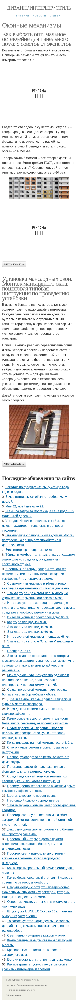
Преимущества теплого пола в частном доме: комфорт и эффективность (38, 788)
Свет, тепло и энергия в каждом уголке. (36, 935)
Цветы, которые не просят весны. (32, 795)
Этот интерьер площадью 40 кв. (29, 549)
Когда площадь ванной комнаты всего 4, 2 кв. (40, 742)
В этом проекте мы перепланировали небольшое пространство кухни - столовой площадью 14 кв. (33, 733)
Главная (22, 15)
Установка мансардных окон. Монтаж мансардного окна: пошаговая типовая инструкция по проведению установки (37, 288)
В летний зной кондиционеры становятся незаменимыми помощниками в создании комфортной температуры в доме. (34, 573)
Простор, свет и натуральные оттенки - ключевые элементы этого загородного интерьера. (33, 858)
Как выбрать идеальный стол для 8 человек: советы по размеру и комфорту (37, 879)
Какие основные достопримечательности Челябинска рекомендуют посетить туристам (35, 720)
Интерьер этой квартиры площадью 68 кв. (38, 636)
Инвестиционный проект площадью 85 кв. (38, 617)
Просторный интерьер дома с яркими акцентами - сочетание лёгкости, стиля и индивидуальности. (32, 843)
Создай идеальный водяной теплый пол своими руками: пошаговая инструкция (34, 778)
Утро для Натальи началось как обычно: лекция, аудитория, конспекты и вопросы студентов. (33, 525)
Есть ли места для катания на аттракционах (39, 959)
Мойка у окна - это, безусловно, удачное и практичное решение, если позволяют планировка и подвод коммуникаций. (35, 680)
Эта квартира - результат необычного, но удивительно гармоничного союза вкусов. (35, 595)
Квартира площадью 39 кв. (27, 622)
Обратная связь (13, 995)
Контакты (10, 985)
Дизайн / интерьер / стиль (39, 7)
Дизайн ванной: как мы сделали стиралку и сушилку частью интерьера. (36, 701)
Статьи (55, 15)
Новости (39, 15)
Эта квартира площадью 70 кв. (30, 626)
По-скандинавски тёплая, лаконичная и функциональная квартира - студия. (34, 769)
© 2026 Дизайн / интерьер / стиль (22, 979)
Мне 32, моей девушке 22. (24, 506)
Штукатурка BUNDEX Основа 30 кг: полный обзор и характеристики (37, 913)
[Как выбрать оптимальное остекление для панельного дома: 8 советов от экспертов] (39, 188)
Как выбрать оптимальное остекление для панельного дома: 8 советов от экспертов (36, 38)
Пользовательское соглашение (32, 985)
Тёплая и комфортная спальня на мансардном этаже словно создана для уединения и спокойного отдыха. (38, 559)
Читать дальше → (14, 264)
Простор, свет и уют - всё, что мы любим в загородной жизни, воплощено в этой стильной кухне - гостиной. (37, 819)
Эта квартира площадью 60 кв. (30, 631)
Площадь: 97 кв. (19, 650)
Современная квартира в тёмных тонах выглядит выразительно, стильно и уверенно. (36, 585)
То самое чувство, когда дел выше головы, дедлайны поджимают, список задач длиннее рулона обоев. (36, 925)
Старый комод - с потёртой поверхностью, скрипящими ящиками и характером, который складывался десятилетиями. (36, 892)
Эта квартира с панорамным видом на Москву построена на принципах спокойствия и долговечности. (38, 540)
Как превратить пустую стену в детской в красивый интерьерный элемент (35, 966)
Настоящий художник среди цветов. (33, 800)
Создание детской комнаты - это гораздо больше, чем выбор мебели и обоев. (34, 691)
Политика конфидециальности (21, 989)
